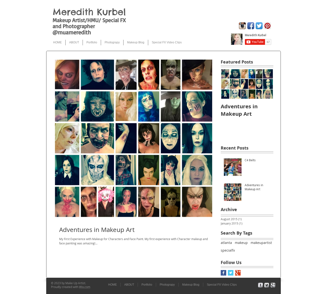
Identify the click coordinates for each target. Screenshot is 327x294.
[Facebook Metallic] (260, 285)
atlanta (226, 242)
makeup (241, 242)
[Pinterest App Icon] (267, 25)
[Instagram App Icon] (242, 25)
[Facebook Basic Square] (223, 273)
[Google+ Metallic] (273, 285)
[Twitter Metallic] (266, 285)
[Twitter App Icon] (259, 25)
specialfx (228, 250)
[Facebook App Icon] (250, 25)
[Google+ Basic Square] (238, 273)
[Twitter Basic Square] (230, 273)
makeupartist (261, 242)
